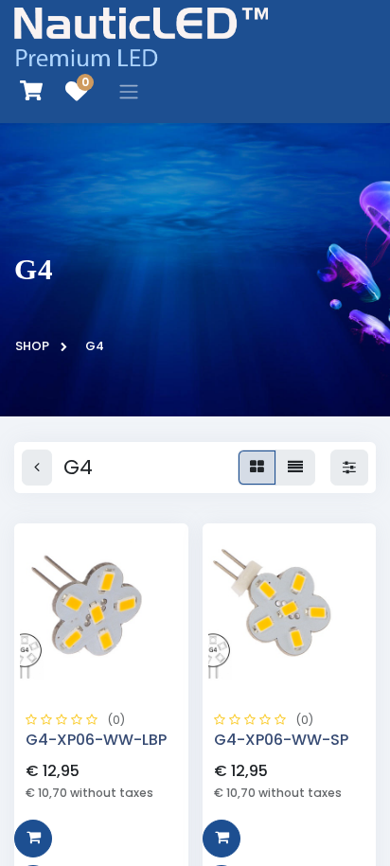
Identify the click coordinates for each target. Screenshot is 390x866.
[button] (33, 838)
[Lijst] (295, 468)
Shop (32, 346)
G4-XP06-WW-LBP (96, 740)
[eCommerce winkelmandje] (31, 91)
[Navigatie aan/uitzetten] (128, 90)
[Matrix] (257, 468)
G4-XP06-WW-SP (281, 740)
